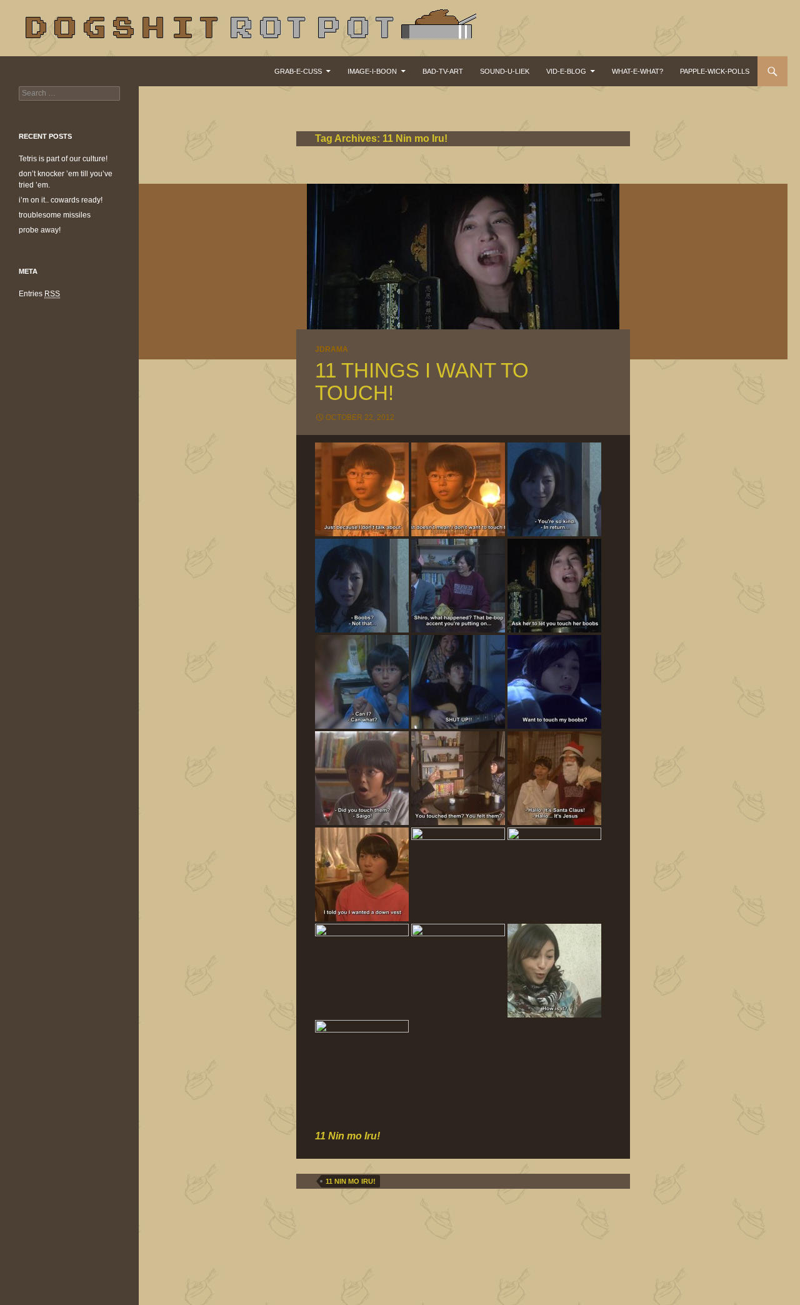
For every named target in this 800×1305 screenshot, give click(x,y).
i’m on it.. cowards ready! (60, 200)
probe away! (40, 230)
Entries (39, 293)
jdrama (331, 349)
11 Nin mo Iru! (351, 1181)
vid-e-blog (566, 71)
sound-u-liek (504, 71)
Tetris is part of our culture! (63, 158)
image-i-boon (372, 71)
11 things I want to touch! (422, 381)
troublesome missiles (55, 215)
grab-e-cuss (298, 71)
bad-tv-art (442, 71)
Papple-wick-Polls (714, 71)
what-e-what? (637, 71)
